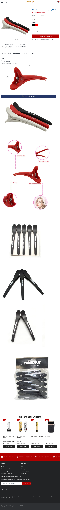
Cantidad (34, 28)
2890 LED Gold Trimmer (37, 436)
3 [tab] (17, 39)
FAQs (22, 466)
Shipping (23, 468)
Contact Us (23, 473)
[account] (54, 1)
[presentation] (1, 431)
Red (36, 25)
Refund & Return (25, 471)
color (34, 22)
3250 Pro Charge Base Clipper (8, 436)
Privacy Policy (4, 471)
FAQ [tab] (32, 54)
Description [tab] (6, 54)
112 (35, 39)
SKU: (33, 15)
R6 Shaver (47, 436)
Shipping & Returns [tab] (21, 54)
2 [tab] (15, 39)
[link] (2, 489)
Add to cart (9, 446)
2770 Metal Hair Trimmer (21, 436)
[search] (6, 2)
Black (33, 25)
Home (2, 5)
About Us (3, 466)
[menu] (2, 2)
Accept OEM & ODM (6, 468)
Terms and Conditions (6, 473)
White (40, 25)
